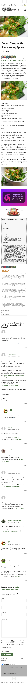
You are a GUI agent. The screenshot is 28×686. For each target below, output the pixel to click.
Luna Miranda (11, 450)
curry (3, 314)
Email (3, 605)
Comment (4, 619)
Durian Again (15, 437)
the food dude (11, 471)
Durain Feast (18, 439)
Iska (5, 270)
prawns (8, 314)
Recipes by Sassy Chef (13, 331)
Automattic (3, 684)
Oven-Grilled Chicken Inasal (10, 673)
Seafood (3, 40)
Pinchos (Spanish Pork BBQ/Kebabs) (12, 667)
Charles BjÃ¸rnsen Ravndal (14, 520)
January (10, 427)
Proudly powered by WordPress (8, 682)
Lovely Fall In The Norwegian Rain (11, 531)
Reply (25, 347)
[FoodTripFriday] (14, 211)
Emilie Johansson (12, 354)
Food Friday (18, 576)
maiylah (10, 560)
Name (3, 598)
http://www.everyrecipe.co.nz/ (10, 385)
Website (3, 612)
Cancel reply (14, 589)
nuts (9, 496)
